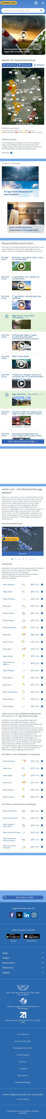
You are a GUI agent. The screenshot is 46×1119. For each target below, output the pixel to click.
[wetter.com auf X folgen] (19, 916)
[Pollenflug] (36, 3)
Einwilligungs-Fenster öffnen (23, 1048)
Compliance (23, 1069)
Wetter (5, 953)
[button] (23, 441)
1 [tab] (12, 559)
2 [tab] (15, 559)
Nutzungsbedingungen (23, 1082)
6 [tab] (30, 559)
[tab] (9, 65)
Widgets (5, 958)
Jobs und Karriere (23, 1034)
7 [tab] (34, 559)
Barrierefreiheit (23, 1075)
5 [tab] (27, 559)
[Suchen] (40, 10)
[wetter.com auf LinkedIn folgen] (27, 915)
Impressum (23, 1062)
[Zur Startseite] (10, 3)
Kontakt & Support (23, 1055)
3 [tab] (19, 559)
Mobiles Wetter (8, 963)
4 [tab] (23, 559)
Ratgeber (6, 972)
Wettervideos (8, 967)
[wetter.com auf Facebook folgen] (12, 915)
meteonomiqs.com (23, 1099)
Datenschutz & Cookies (23, 1041)
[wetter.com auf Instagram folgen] (34, 915)
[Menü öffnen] (42, 3)
